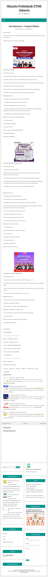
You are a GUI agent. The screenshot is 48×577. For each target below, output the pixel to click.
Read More (12, 383)
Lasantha (33, 571)
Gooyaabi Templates (24, 572)
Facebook (13, 368)
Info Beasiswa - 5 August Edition (24, 26)
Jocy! (4, 536)
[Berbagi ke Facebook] (8, 372)
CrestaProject (24, 571)
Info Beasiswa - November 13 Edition (17, 412)
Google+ (25, 368)
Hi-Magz (5, 533)
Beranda (25, 423)
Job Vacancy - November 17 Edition (17, 395)
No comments (29, 29)
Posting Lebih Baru (6, 423)
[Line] (27, 14)
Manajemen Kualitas (8, 542)
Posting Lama (43, 423)
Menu (4, 20)
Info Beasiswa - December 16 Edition (17, 386)
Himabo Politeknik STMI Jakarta (24, 8)
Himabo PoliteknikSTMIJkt (34, 469)
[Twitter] (21, 14)
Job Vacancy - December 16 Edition (17, 403)
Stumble (31, 368)
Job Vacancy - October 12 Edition (16, 377)
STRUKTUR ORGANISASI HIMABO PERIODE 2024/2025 (35, 510)
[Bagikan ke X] (7, 372)
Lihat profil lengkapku (31, 471)
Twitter (19, 368)
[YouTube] (25, 14)
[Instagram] (23, 14)
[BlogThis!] (5, 372)
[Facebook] (19, 14)
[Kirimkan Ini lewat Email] (4, 372)
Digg (37, 368)
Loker (4, 539)
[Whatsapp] (29, 14)
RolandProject (14, 571)
